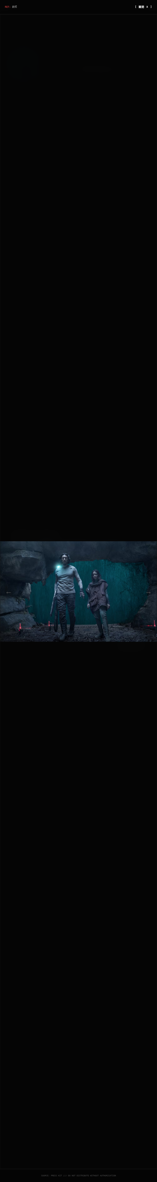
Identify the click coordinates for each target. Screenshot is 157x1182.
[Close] (143, 533)
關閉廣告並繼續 (129, 644)
